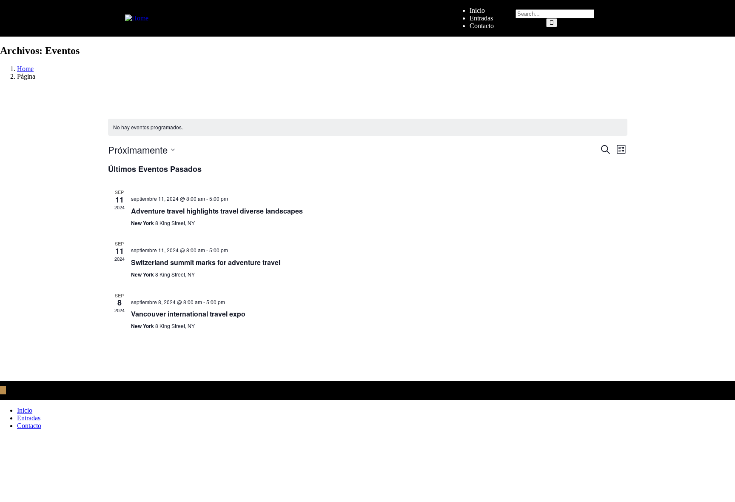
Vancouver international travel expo (188, 314)
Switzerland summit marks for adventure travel (205, 262)
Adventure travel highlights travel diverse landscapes (217, 211)
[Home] (136, 18)
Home (25, 68)
